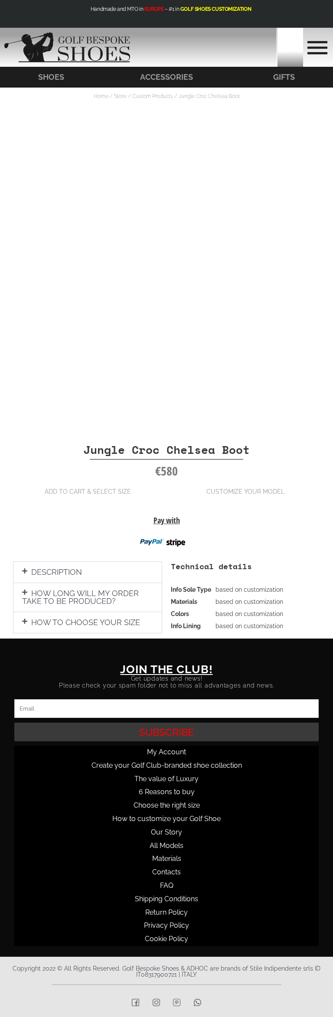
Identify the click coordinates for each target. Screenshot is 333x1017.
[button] (87, 572)
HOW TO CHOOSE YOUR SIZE (85, 622)
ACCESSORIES (166, 76)
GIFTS (284, 76)
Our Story (166, 832)
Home (101, 96)
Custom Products (152, 96)
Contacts (166, 872)
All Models (166, 845)
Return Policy (166, 912)
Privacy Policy (166, 925)
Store (120, 96)
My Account (166, 752)
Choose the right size (167, 805)
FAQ (166, 885)
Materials (166, 858)
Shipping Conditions (166, 899)
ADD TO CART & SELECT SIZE (88, 491)
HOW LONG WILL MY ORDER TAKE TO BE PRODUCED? (80, 597)
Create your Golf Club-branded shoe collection (166, 765)
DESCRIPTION (56, 572)
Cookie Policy (166, 939)
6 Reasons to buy (167, 792)
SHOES (51, 76)
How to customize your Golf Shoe (166, 819)
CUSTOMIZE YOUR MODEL (245, 491)
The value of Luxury (166, 779)
